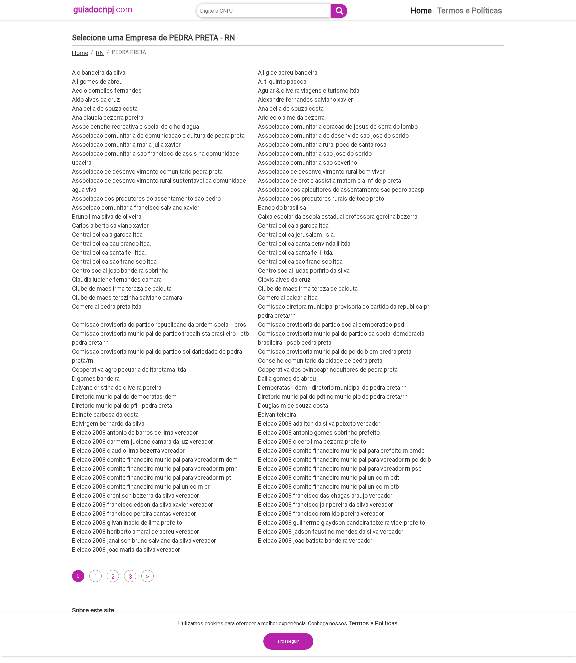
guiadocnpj (102, 9)
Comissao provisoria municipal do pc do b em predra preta (334, 351)
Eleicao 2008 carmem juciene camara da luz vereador (142, 441)
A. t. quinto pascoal (283, 81)
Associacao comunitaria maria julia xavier (126, 144)
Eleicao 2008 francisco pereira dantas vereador (134, 513)
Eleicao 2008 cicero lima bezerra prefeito (312, 441)
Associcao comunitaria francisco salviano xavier (135, 207)
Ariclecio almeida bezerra (291, 117)
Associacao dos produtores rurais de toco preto (321, 198)
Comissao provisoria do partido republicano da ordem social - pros (159, 324)
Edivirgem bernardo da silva (108, 423)
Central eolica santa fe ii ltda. (295, 252)
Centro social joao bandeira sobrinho (120, 270)
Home (80, 52)
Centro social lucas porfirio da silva (304, 270)
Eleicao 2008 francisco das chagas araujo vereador (325, 495)
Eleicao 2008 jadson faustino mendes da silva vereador (330, 531)
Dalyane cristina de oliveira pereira (116, 387)
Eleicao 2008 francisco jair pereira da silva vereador (325, 504)
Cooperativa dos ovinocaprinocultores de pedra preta (328, 369)
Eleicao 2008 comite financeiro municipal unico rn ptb (328, 486)
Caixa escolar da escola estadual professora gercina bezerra (337, 216)
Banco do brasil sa (282, 207)
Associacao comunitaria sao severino (307, 162)
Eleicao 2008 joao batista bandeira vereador (315, 540)
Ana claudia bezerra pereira (107, 117)
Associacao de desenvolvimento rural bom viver (321, 171)
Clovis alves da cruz (284, 279)
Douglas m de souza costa (293, 405)
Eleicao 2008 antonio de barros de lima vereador (135, 432)
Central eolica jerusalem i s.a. (296, 234)
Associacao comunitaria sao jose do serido (315, 153)
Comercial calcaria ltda (288, 297)
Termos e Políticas (373, 623)
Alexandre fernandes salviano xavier (305, 99)
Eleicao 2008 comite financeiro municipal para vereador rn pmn (155, 468)
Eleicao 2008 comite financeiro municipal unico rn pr (141, 486)
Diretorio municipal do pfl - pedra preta (122, 405)
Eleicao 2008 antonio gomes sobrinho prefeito (319, 432)
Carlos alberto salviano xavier (110, 225)
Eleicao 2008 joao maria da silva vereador (126, 549)
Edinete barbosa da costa (105, 414)
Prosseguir (288, 641)
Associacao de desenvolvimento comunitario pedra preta (147, 171)
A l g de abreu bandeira (287, 72)
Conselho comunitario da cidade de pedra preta (320, 360)
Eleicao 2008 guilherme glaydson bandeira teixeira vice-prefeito (341, 522)
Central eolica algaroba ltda (293, 225)
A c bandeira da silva (98, 72)
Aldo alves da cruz (96, 99)
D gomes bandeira (96, 378)
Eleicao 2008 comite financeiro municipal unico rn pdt (328, 477)
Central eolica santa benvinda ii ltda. (305, 243)
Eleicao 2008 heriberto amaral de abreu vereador (135, 531)
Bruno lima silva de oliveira (106, 216)
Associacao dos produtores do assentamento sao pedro (146, 198)
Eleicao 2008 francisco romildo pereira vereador (321, 513)
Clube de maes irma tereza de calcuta (122, 288)
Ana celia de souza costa (105, 108)
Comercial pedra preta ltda (106, 306)
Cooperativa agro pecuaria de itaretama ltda (129, 369)
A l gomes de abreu (97, 81)
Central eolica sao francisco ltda (114, 261)
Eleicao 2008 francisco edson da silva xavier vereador (142, 504)
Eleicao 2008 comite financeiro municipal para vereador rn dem (155, 459)
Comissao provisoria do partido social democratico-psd (331, 324)
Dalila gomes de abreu (287, 378)
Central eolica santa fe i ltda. (109, 252)
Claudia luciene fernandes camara (117, 279)
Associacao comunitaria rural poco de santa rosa (322, 144)
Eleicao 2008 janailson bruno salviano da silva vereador (144, 540)
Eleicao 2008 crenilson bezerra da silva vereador (135, 495)
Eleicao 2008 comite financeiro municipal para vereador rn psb (340, 468)
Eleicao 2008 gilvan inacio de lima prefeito (127, 522)
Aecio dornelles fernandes (107, 90)
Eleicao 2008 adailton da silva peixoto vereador (319, 423)
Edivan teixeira (277, 414)
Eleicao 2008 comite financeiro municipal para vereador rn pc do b (344, 459)
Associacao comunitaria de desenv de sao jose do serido (333, 135)
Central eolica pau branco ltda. (111, 243)
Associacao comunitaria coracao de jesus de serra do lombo (338, 126)
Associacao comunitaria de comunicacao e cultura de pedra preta (158, 135)
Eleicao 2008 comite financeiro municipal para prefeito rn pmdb (341, 450)
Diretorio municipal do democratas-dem (124, 396)
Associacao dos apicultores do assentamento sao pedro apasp (341, 189)
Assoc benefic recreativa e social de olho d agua (135, 126)
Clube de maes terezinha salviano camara (127, 297)
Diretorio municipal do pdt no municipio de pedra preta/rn (333, 396)
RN (100, 52)
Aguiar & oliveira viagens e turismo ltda (308, 90)
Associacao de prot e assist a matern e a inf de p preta (329, 180)
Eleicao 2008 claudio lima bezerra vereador (128, 450)
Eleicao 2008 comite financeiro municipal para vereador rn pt (151, 477)
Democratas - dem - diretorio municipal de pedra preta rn (332, 387)
